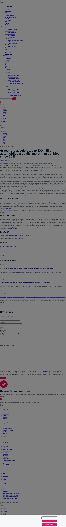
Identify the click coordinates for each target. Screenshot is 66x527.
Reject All (49, 521)
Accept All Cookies (49, 524)
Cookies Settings (49, 517)
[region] (33, 521)
